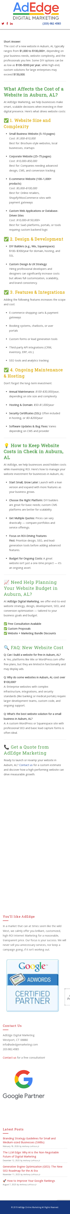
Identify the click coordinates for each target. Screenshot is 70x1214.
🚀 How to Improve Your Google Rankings (29, 1180)
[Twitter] (3, 23)
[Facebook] (7, 23)
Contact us (9, 1057)
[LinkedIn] (11, 23)
